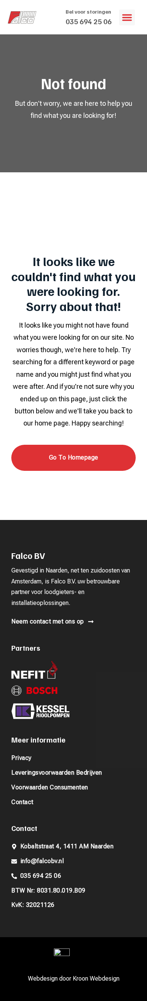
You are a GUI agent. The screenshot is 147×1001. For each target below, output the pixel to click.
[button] (127, 17)
